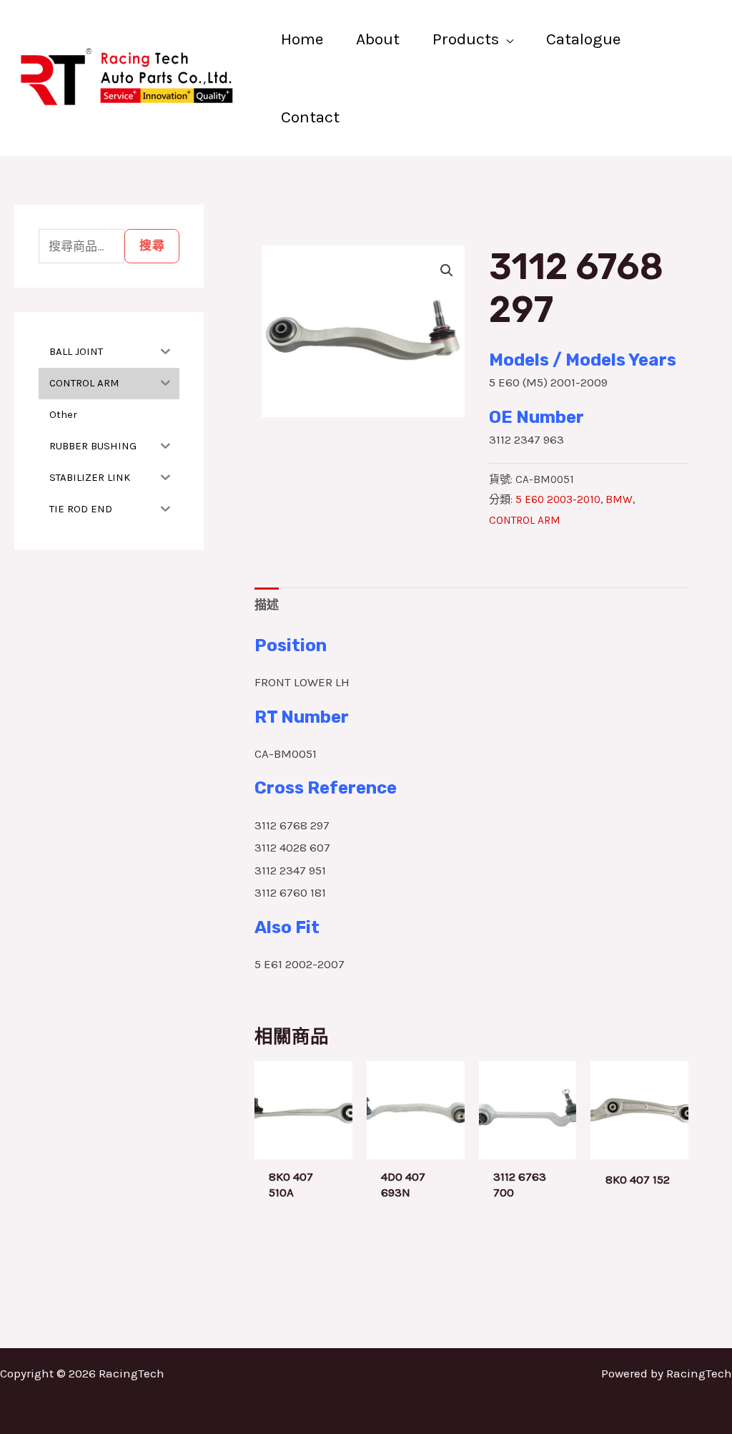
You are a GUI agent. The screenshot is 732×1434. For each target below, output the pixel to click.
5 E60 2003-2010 (557, 499)
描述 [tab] (266, 605)
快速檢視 (303, 1145)
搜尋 (151, 245)
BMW (619, 499)
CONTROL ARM (524, 520)
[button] (447, 270)
